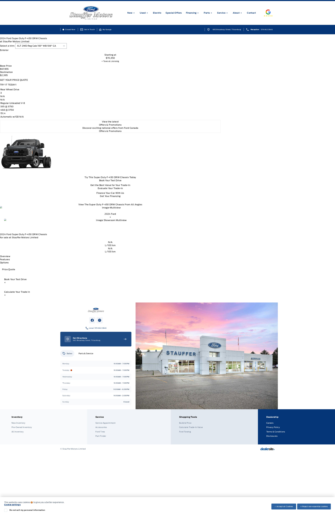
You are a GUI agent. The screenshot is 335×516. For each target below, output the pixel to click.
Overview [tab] (5, 256)
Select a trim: (7, 46)
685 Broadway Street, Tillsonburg (227, 29)
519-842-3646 (267, 29)
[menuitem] (131, 13)
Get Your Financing (110, 196)
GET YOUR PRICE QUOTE (14, 80)
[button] (105, 29)
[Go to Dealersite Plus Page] (267, 449)
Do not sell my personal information (27, 510)
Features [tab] (5, 259)
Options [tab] (4, 262)
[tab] (110, 50)
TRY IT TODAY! (8, 84)
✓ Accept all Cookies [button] (284, 506)
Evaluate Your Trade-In (110, 188)
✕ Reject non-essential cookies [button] (314, 506)
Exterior (4, 50)
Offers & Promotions (110, 131)
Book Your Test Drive (110, 180)
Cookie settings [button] (12, 505)
